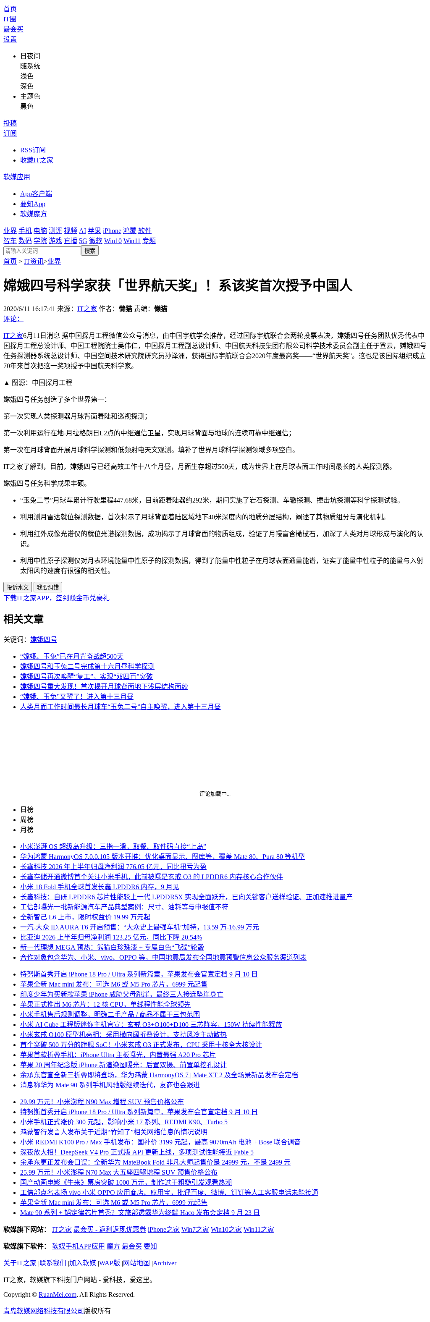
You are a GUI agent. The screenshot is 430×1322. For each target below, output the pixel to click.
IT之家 (87, 308)
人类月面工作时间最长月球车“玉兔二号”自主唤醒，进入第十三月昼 (120, 706)
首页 (10, 9)
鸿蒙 (129, 230)
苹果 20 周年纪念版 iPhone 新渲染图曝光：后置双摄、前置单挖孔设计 (123, 1064)
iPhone (112, 230)
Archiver (164, 1263)
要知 (150, 1246)
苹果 (94, 230)
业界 (10, 230)
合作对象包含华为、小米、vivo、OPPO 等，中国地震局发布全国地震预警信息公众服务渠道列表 (163, 957)
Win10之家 (226, 1229)
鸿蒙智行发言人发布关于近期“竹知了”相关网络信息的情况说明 (113, 1132)
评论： (13, 318)
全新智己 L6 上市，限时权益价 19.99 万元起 (85, 917)
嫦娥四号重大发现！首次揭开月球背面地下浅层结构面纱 (104, 686)
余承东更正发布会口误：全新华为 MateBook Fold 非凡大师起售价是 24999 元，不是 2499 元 (155, 1162)
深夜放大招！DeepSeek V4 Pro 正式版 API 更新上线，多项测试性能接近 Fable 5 (137, 1152)
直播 (70, 240)
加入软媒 (82, 1263)
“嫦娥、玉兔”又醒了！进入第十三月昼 (77, 696)
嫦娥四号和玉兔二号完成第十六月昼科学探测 (87, 666)
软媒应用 (16, 177)
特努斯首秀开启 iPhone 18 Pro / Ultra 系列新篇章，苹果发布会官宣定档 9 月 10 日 (139, 974)
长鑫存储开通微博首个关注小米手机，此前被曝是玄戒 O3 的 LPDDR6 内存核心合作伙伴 (151, 876)
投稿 (10, 123)
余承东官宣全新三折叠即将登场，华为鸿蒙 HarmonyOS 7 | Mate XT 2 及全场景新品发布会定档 (159, 1075)
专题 (149, 240)
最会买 (13, 29)
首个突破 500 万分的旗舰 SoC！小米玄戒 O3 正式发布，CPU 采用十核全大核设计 (141, 1044)
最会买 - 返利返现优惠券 (109, 1229)
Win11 (132, 240)
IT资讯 (34, 261)
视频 (70, 230)
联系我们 (52, 1263)
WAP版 (109, 1263)
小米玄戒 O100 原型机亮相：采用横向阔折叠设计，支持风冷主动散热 (123, 1034)
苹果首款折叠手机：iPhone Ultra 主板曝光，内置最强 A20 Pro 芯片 (118, 1054)
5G (83, 240)
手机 (25, 230)
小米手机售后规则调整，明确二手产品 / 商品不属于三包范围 (110, 1014)
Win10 (113, 240)
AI (82, 230)
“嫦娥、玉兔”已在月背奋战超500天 (71, 656)
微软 (95, 240)
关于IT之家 (20, 1263)
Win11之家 (259, 1229)
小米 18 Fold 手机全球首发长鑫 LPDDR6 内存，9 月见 (99, 886)
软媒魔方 (33, 213)
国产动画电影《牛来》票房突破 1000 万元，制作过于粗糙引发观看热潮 (126, 1182)
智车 (10, 240)
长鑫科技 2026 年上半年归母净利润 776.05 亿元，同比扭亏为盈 (113, 866)
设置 (10, 39)
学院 (40, 240)
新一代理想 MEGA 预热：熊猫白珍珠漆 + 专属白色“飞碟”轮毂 (112, 947)
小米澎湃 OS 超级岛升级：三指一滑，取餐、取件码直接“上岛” (113, 846)
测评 (55, 230)
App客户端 (36, 193)
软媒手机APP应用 (78, 1246)
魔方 (113, 1246)
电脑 (40, 230)
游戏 (55, 240)
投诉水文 (18, 587)
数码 (25, 240)
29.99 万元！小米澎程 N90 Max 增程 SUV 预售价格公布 (102, 1101)
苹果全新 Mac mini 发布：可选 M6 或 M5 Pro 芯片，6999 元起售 (113, 984)
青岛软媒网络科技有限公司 (43, 1310)
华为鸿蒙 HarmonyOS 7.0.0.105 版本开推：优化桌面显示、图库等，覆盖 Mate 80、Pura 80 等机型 (162, 856)
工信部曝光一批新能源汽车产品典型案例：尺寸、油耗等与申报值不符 (124, 907)
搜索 (89, 251)
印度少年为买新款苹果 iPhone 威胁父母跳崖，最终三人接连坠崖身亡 (121, 994)
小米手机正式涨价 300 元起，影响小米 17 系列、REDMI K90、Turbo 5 (124, 1122)
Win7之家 (195, 1229)
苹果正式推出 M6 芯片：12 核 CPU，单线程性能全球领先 (105, 1004)
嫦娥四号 (43, 639)
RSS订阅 (33, 150)
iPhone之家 (164, 1229)
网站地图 (136, 1263)
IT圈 (9, 19)
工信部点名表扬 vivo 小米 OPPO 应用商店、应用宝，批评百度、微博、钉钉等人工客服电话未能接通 (169, 1192)
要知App (32, 203)
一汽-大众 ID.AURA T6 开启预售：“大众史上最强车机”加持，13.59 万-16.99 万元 (139, 927)
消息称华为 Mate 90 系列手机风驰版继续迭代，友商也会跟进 (110, 1085)
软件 (145, 230)
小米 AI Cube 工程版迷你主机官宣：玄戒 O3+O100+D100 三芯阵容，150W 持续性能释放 (151, 1024)
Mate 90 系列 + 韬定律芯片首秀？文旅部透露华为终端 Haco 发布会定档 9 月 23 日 (140, 1212)
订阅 (10, 133)
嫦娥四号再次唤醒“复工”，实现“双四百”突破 (86, 676)
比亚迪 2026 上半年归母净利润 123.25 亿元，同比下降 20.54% (111, 937)
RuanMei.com (57, 1294)
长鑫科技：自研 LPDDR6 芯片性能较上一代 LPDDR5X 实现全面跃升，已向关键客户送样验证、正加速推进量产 (186, 897)
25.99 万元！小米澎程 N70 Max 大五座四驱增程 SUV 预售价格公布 (119, 1172)
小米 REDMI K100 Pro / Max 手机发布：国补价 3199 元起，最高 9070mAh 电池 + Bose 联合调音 (160, 1142)
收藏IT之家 (36, 160)
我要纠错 (48, 587)
